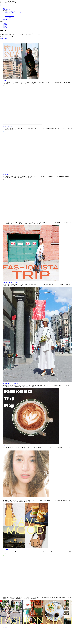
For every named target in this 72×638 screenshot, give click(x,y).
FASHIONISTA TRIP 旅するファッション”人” (12, 282)
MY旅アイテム (6, 220)
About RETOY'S (6, 627)
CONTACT (5, 628)
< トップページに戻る (4, 38)
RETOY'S (2, 4)
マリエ (4, 498)
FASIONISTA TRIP (6, 9)
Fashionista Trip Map (6, 445)
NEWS (4, 8)
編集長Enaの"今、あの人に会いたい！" (10, 383)
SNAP (4, 18)
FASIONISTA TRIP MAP (9, 16)
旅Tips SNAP (5, 80)
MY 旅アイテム (8, 17)
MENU (1, 5)
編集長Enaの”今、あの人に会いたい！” (13, 12)
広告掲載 (4, 629)
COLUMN (5, 19)
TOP (3, 7)
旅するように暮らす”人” (10, 11)
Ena (3, 595)
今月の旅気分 (5, 549)
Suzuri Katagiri (5, 174)
